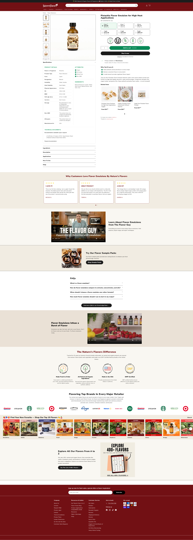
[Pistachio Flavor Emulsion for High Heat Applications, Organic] (108, 94)
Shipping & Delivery (94, 515)
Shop (45, 9)
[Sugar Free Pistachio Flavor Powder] (141, 94)
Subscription (92, 508)
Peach (58, 437)
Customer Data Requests (61, 524)
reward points (110, 119)
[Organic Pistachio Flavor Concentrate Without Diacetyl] (125, 94)
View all (189, 417)
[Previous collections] (2, 428)
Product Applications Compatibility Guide (77, 508)
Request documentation (51, 141)
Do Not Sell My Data (60, 521)
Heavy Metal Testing (94, 530)
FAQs (44, 165)
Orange (165, 437)
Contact (56, 505)
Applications (47, 156)
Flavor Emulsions (52, 13)
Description (46, 152)
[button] (149, 5)
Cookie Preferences (59, 519)
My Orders (91, 503)
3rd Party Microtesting (95, 528)
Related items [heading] (105, 84)
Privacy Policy (57, 517)
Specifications (47, 62)
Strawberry (6, 437)
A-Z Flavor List (108, 9)
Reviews (91, 512)
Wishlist (91, 505)
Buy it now (125, 53)
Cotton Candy (99, 9)
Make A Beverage (76, 514)
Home (44, 13)
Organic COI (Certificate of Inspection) (96, 525)
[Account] (146, 5)
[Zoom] (73, 37)
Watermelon (184, 437)
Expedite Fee (92, 521)
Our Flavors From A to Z (77, 503)
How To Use (46, 160)
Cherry (147, 437)
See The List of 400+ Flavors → (70, 467)
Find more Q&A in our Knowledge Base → (96, 305)
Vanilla (23, 437)
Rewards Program (93, 510)
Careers (56, 512)
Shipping (119, 56)
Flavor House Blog (76, 505)
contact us (114, 117)
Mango (76, 437)
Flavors (51, 9)
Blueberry (41, 437)
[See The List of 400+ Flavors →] (117, 459)
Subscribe (119, 492)
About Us (116, 9)
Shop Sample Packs (94, 262)
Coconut (94, 437)
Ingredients (83, 9)
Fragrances (58, 9)
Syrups (76, 9)
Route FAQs (92, 519)
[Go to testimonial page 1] (95, 205)
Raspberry (112, 437)
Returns (91, 517)
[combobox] (102, 5)
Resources (124, 9)
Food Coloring (68, 9)
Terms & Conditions (59, 515)
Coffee (91, 9)
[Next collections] (190, 428)
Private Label (57, 510)
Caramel (130, 437)
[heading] (50, 5)
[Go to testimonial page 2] (97, 205)
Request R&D (57, 508)
